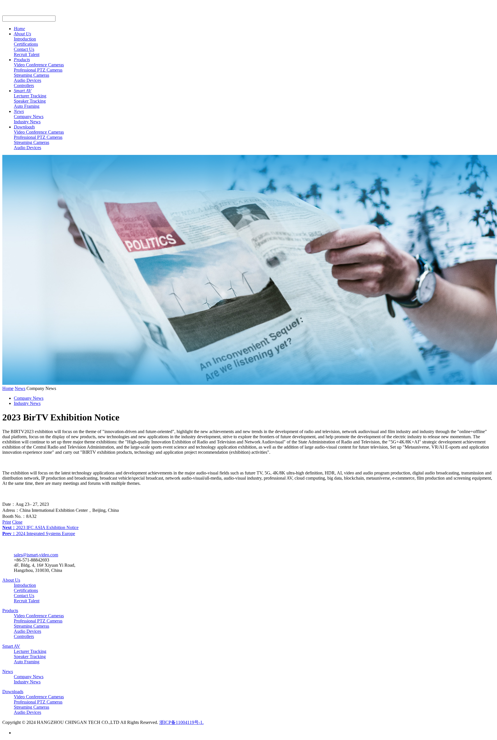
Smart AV (22, 90)
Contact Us (24, 49)
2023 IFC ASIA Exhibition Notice (40, 527)
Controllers (24, 85)
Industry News (27, 121)
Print (6, 522)
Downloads (24, 126)
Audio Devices (27, 80)
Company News (28, 116)
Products (22, 59)
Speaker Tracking (30, 101)
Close (17, 522)
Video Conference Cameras (39, 64)
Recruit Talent (26, 54)
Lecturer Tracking (30, 95)
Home (19, 28)
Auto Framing (26, 106)
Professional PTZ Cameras (38, 70)
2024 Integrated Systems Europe (38, 533)
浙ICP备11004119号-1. (181, 722)
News (19, 111)
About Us (22, 33)
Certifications (26, 44)
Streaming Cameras (31, 75)
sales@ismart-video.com (36, 554)
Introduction (25, 38)
